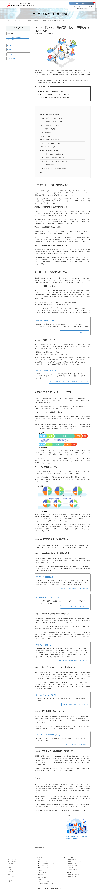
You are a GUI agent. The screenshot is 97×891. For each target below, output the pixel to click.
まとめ (42, 172)
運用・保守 (11, 871)
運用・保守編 (11, 58)
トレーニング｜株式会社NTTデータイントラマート (75, 606)
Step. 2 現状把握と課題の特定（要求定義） (53, 157)
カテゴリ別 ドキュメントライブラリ (46, 863)
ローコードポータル (12, 859)
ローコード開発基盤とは (44, 577)
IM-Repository (12, 881)
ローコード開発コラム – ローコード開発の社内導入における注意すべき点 (69, 381)
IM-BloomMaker (12, 878)
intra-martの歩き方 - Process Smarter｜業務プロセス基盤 (73, 660)
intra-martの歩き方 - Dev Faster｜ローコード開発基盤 (74, 588)
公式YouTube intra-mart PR (72, 865)
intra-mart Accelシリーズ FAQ (73, 876)
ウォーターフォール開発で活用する (50, 143)
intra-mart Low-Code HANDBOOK (46, 883)
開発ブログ (41, 879)
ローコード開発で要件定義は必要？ (49, 114)
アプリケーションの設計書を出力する (49, 735)
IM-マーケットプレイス (44, 881)
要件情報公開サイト (43, 874)
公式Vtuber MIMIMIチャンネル (73, 867)
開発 (10, 867)
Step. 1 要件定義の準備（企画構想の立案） (53, 154)
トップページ (10, 857)
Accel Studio (11, 876)
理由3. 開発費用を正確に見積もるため (51, 125)
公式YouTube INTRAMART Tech (73, 869)
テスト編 (9, 54)
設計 (10, 865)
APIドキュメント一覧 (43, 867)
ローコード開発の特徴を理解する (49, 129)
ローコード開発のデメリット (49, 136)
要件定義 (45, 847)
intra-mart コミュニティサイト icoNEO (75, 861)
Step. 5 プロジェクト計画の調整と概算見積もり (54, 168)
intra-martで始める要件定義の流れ (49, 150)
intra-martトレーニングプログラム (48, 597)
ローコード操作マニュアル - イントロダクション (75, 704)
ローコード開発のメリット (48, 132)
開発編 (9, 49)
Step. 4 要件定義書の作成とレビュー (51, 164)
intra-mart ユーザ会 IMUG (72, 863)
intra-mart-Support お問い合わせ (73, 874)
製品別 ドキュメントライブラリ (45, 861)
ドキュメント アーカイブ (44, 865)
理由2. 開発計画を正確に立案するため (51, 121)
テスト (10, 869)
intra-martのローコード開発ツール (48, 695)
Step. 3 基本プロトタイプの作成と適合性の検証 (54, 161)
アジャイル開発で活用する (48, 147)
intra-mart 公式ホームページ (72, 859)
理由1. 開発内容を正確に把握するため (51, 118)
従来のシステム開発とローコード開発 (50, 139)
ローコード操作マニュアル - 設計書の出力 (77, 744)
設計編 (9, 45)
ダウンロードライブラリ (44, 872)
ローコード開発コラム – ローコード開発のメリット (74, 332)
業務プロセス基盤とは (43, 645)
